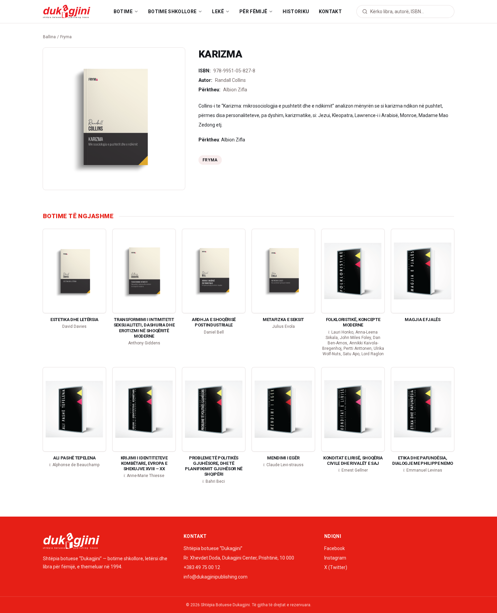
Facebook (334, 548)
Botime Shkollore (172, 11)
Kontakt (330, 11)
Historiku (296, 11)
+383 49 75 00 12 (202, 567)
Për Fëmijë (253, 11)
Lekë (217, 11)
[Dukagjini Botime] (66, 11)
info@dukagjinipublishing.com (215, 577)
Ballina (49, 37)
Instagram (335, 558)
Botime (123, 11)
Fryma (66, 37)
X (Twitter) (335, 567)
